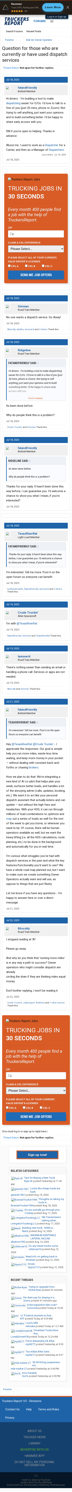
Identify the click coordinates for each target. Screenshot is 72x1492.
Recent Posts (33, 31)
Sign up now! (37, 1155)
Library (34, 1443)
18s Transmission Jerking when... (51, 1219)
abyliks (20, 329)
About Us (34, 1431)
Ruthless (40, 1002)
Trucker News (34, 1437)
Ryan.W (28, 1181)
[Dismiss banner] (68, 7)
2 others (58, 589)
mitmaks (30, 1326)
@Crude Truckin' (43, 744)
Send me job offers (36, 275)
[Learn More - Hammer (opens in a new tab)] (36, 7)
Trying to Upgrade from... (42, 1286)
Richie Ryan (35, 1289)
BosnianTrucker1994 (22, 1205)
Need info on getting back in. (42, 1256)
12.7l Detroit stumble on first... (36, 1315)
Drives (31, 1263)
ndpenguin (29, 1002)
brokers (33, 767)
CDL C (48, 266)
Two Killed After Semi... (38, 1351)
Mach (25, 1231)
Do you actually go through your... (43, 1209)
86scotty (11, 329)
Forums (40, 21)
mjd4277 (30, 1344)
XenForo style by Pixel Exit (36, 1479)
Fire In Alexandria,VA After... (41, 1340)
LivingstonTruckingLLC (23, 1223)
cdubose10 (35, 1249)
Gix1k (25, 1376)
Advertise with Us (34, 1449)
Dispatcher (51, 145)
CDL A (14, 266)
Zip (10, 227)
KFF (22, 1318)
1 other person (57, 1002)
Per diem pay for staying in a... (39, 1297)
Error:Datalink (29, 1372)
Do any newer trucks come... (44, 1245)
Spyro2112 (34, 1267)
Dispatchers (56, 150)
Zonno (27, 1300)
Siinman (23, 306)
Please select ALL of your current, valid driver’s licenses (32, 259)
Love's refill (32, 1322)
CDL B (31, 266)
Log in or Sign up (56, 16)
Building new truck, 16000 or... (38, 1227)
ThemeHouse (57, 1484)
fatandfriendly (27, 87)
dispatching (13, 103)
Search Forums (14, 31)
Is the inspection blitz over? (42, 1304)
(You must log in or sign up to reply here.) (24, 1131)
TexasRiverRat (27, 533)
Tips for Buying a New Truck (39, 1177)
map (9, 818)
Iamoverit (29, 329)
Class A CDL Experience (24, 242)
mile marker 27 (19, 1368)
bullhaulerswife (15, 589)
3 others (43, 329)
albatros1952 (18, 1241)
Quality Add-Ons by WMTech (36, 1482)
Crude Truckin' (14, 427)
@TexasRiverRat (27, 623)
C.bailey (29, 1213)
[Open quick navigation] (64, 39)
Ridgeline (24, 350)
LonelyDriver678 (19, 1336)
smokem (31, 1259)
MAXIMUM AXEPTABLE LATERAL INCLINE (43, 1237)
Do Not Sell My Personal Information (34, 1463)
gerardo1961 (18, 1194)
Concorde (32, 1307)
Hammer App (35, 1456)
